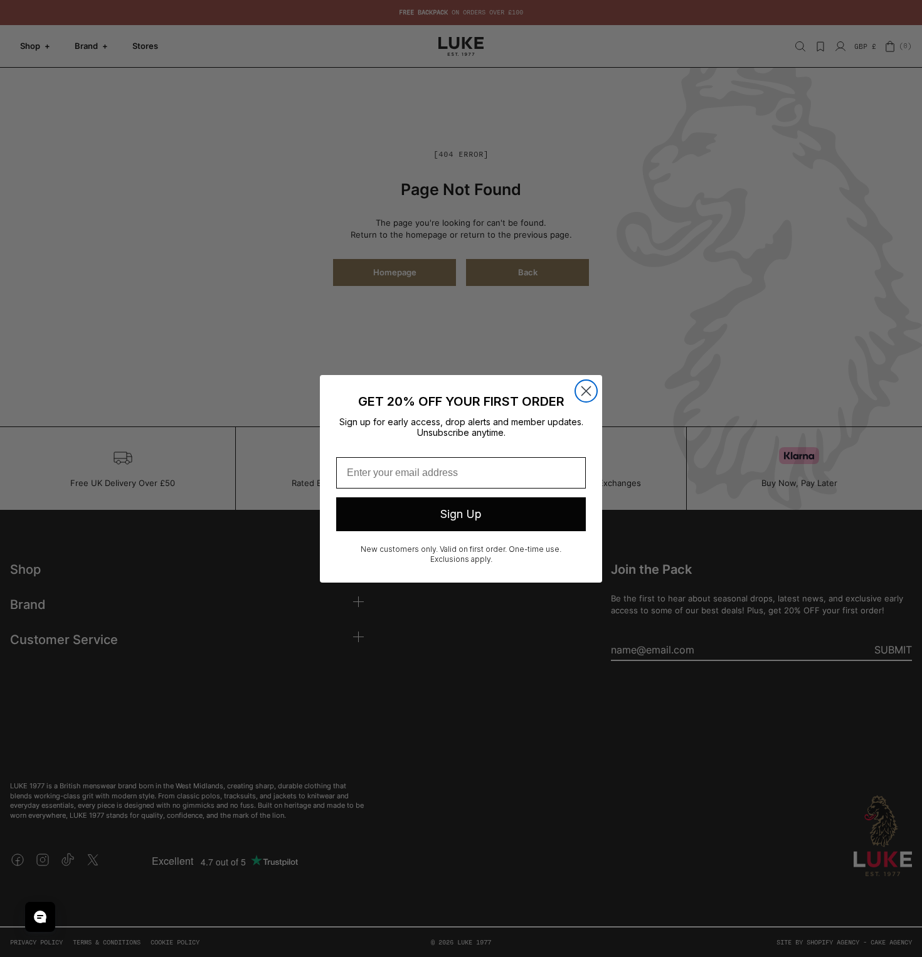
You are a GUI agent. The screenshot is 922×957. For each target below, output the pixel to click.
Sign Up (461, 514)
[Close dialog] (586, 391)
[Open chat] (40, 917)
